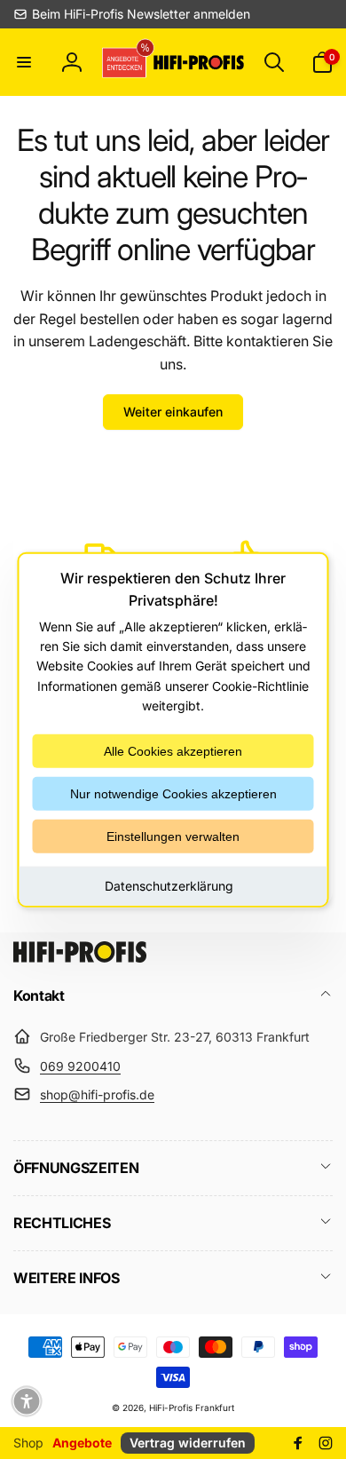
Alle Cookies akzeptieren (173, 750)
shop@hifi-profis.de (97, 1094)
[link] (131, 14)
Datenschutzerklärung (169, 884)
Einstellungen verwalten (173, 836)
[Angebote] (125, 61)
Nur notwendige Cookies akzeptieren (173, 793)
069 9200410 (80, 1066)
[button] (23, 62)
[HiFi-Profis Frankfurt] (79, 957)
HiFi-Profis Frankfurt (191, 1407)
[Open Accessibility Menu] (27, 1401)
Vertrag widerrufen (188, 1442)
